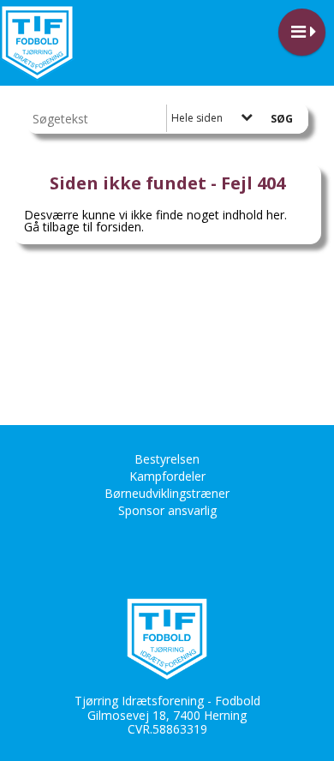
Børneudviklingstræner (167, 493)
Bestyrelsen (167, 459)
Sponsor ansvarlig (167, 510)
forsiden (118, 227)
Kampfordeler (167, 476)
